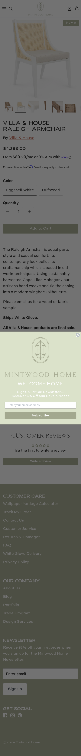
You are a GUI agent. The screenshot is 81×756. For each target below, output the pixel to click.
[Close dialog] (77, 335)
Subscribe (40, 415)
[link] (40, 357)
